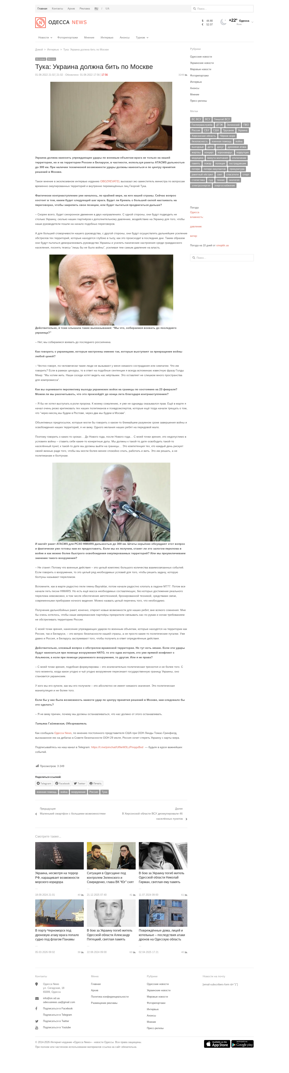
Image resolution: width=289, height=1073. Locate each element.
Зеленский (233, 124)
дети (210, 146)
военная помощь (47, 791)
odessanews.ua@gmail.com (59, 1002)
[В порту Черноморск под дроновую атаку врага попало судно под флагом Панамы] (59, 901)
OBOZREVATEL (110, 181)
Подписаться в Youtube (57, 1027)
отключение (239, 157)
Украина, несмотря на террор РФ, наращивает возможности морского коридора (57, 877)
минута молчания (217, 157)
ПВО (246, 124)
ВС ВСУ (196, 119)
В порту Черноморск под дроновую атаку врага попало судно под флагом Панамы (57, 935)
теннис (221, 180)
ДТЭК (219, 124)
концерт (209, 152)
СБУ (206, 130)
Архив (94, 990)
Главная (96, 984)
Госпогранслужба (202, 124)
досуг (220, 146)
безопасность (200, 141)
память (196, 163)
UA (107, 8)
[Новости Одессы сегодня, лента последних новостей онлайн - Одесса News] (61, 22)
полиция (220, 163)
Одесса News (62, 733)
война (64, 791)
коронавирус (225, 152)
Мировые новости (200, 69)
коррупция (243, 152)
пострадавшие (237, 163)
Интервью (107, 37)
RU (96, 8)
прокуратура (237, 168)
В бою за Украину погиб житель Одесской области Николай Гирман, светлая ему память (161, 877)
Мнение (89, 37)
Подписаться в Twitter (56, 1021)
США (216, 130)
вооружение (78, 791)
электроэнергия (201, 185)
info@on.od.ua (51, 998)
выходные (198, 146)
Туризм (140, 37)
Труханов (228, 130)
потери (196, 168)
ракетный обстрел (202, 174)
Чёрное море (227, 135)
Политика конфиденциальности (110, 996)
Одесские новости (201, 56)
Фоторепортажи (67, 37)
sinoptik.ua (222, 245)
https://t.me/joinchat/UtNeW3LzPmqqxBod (116, 747)
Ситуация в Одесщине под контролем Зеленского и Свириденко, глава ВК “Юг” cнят (110, 877)
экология (234, 180)
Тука (104, 791)
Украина (242, 130)
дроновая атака (237, 146)
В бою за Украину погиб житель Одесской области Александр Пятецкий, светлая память (109, 935)
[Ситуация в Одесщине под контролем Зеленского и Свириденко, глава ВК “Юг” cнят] (111, 844)
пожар (207, 163)
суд (211, 180)
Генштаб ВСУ (222, 119)
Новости (43, 37)
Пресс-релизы (198, 100)
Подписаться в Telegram (57, 1014)
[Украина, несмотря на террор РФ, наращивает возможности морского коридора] (59, 844)
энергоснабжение (224, 185)
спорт (246, 174)
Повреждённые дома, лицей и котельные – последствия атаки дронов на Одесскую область (162, 935)
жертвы (196, 152)
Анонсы (125, 37)
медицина (197, 157)
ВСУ (207, 119)
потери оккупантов (215, 168)
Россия (93, 791)
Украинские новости (202, 62)
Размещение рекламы (104, 1002)
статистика (198, 180)
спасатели (232, 174)
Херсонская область (204, 135)
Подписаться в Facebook (58, 1008)
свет (219, 174)
